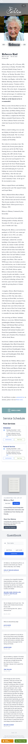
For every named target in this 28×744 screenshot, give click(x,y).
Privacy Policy (10, 737)
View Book (7, 503)
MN (7, 436)
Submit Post (14, 553)
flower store (19, 399)
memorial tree (21, 397)
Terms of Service (18, 737)
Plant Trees (19, 439)
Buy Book (16, 503)
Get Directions (8, 439)
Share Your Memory (10, 527)
